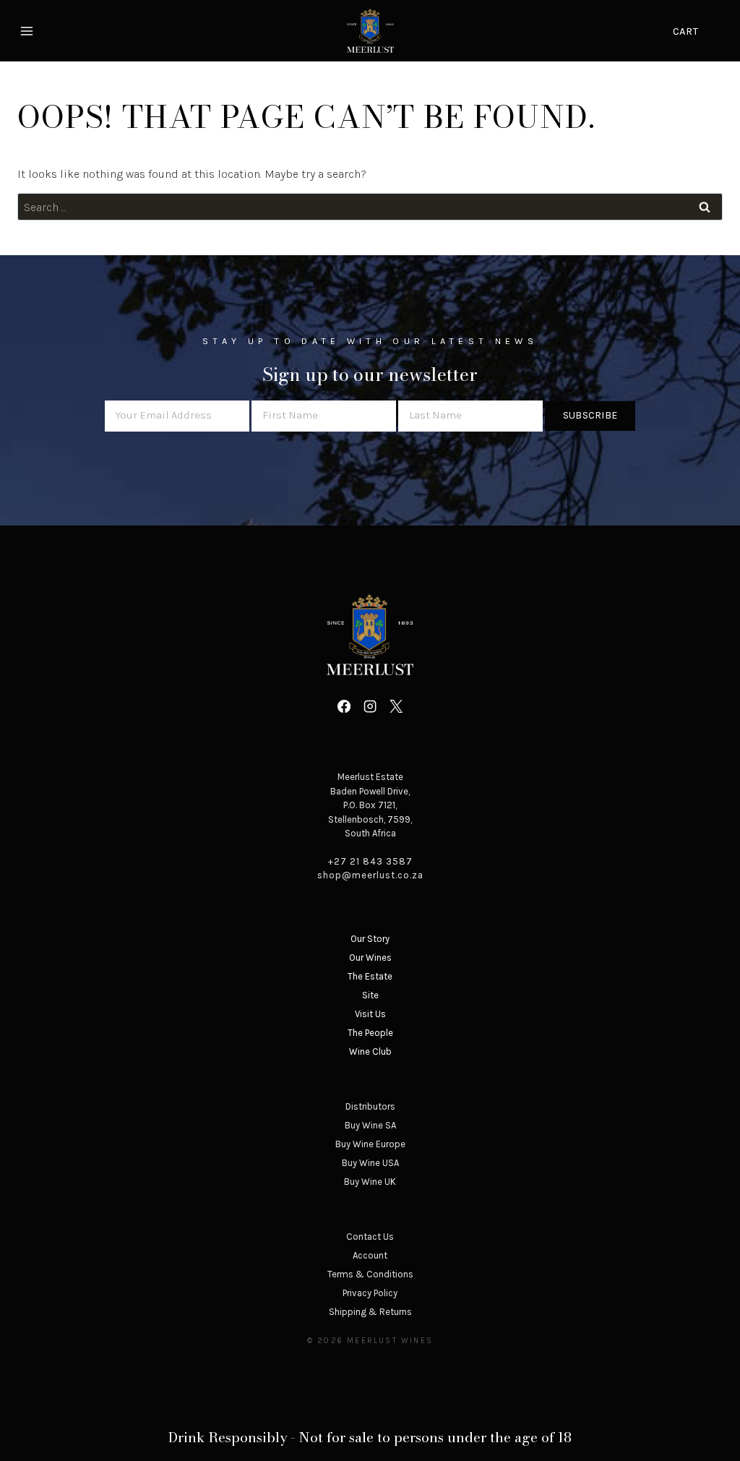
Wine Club (370, 1051)
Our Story (370, 938)
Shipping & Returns (370, 1311)
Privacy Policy (370, 1293)
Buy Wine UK (370, 1181)
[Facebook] (343, 706)
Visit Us (370, 1013)
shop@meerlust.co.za (370, 875)
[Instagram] (370, 706)
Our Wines (370, 957)
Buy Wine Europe (370, 1144)
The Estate (370, 976)
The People (370, 1032)
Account (370, 1255)
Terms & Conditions (370, 1274)
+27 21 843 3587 (370, 861)
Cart (685, 31)
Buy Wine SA (370, 1125)
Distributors (370, 1106)
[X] (396, 706)
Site (370, 995)
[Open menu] (28, 31)
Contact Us (370, 1236)
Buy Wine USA (370, 1162)
